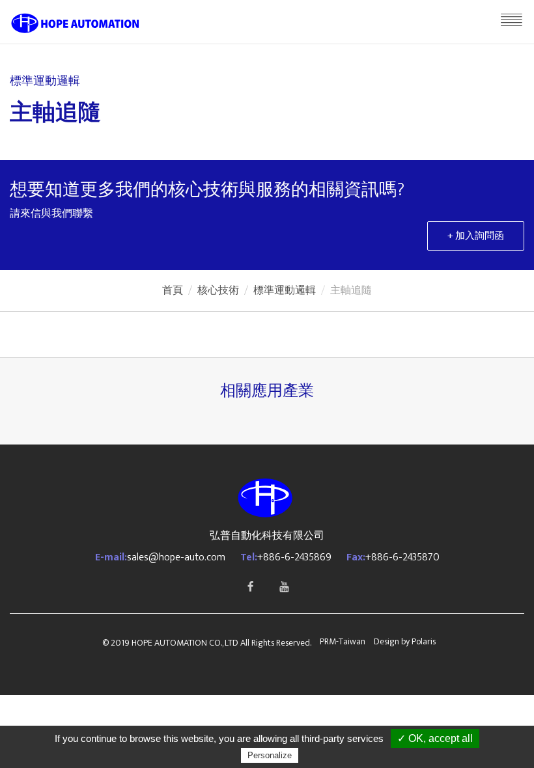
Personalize (269, 755)
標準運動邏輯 (284, 290)
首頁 (172, 290)
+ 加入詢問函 (475, 236)
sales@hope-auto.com (176, 557)
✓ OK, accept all (435, 738)
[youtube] (284, 587)
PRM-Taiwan (342, 641)
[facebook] (250, 587)
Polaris (424, 641)
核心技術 (218, 290)
